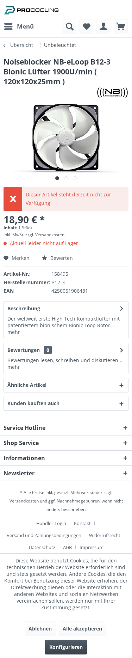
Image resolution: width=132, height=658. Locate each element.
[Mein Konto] (103, 26)
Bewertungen (23, 350)
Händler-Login (51, 523)
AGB (67, 547)
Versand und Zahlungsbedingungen (44, 535)
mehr (13, 332)
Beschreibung (23, 308)
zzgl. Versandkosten (44, 235)
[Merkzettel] (86, 26)
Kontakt (82, 523)
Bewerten (61, 258)
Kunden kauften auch (33, 403)
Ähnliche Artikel (26, 385)
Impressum (91, 547)
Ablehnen (40, 628)
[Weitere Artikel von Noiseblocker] (112, 92)
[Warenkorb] (121, 26)
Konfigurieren (66, 647)
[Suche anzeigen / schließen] (69, 26)
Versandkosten (24, 501)
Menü (25, 26)
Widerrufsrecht (104, 535)
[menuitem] (18, 26)
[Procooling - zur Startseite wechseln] (31, 10)
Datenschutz (42, 547)
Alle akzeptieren (82, 628)
